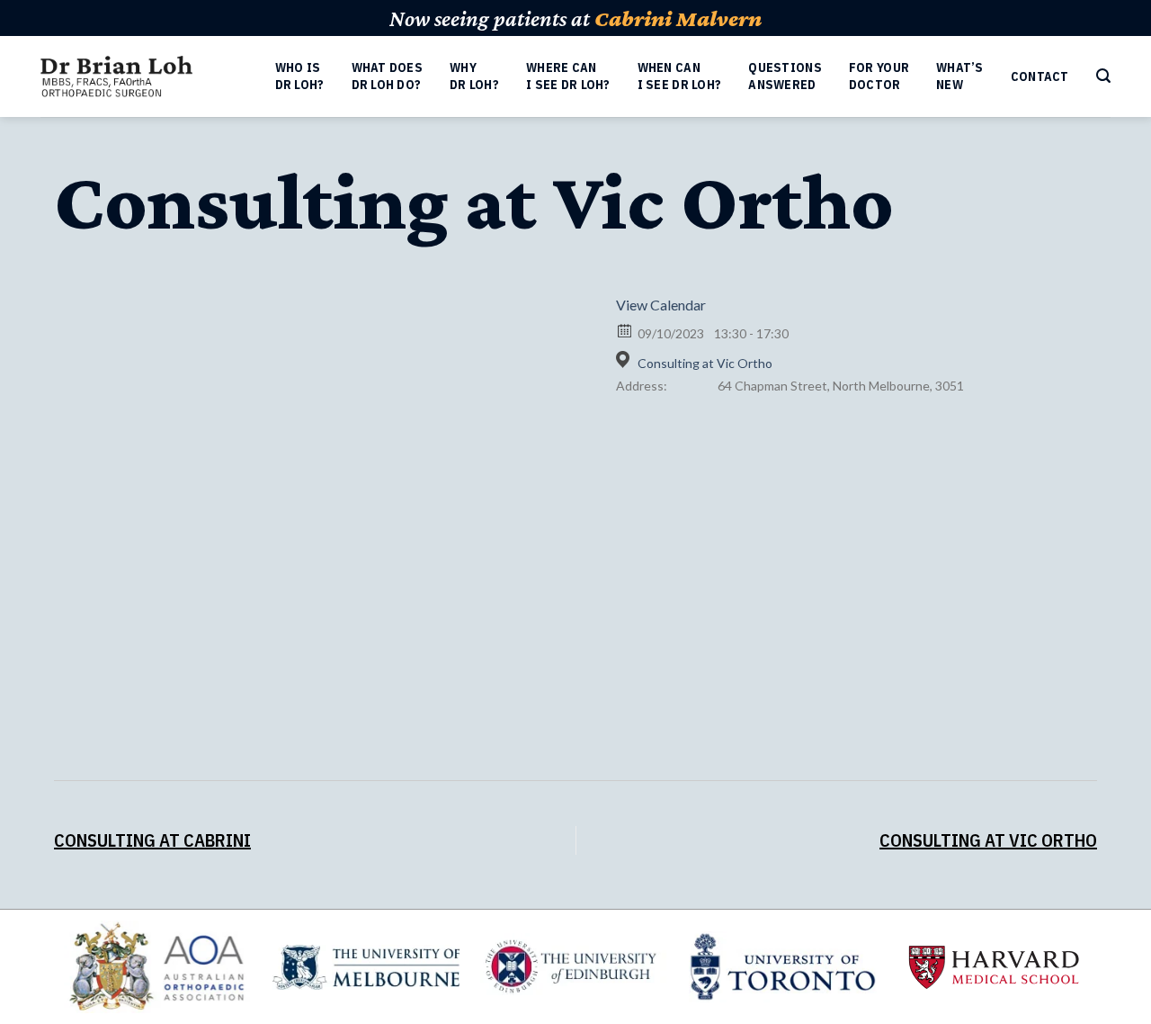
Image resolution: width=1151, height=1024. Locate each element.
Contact (1040, 76)
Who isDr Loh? (300, 76)
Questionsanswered (785, 76)
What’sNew (960, 76)
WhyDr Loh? (474, 76)
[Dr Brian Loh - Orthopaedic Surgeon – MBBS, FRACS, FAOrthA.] (116, 77)
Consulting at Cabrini (152, 840)
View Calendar (661, 304)
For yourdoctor (879, 76)
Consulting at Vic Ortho (705, 363)
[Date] (625, 329)
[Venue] (625, 359)
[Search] (1103, 76)
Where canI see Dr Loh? (568, 76)
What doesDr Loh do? (388, 76)
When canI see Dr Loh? (680, 76)
